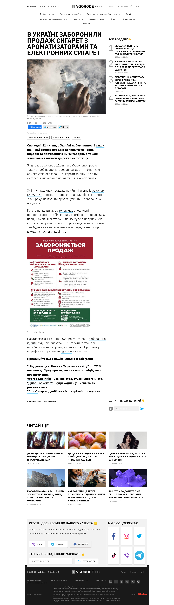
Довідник (53, 6)
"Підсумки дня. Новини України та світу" (58, 366)
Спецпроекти (129, 19)
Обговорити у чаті (49, 401)
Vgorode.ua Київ (39, 379)
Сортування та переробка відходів (103, 14)
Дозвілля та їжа (97, 19)
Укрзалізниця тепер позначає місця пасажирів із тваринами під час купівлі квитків (130, 50)
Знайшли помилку (34, 401)
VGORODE (85, 571)
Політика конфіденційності (37, 583)
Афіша (41, 6)
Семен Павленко (40, 133)
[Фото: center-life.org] (60, 283)
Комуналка (78, 19)
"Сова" (32, 391)
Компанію (123, 6)
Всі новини (87, 23)
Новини (31, 6)
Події (128, 14)
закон (100, 145)
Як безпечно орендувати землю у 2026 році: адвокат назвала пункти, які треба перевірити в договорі (130, 83)
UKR (137, 6)
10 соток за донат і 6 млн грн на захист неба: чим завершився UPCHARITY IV (130, 98)
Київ (97, 572)
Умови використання (34, 580)
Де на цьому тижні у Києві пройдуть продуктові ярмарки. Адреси (45, 456)
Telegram (59, 544)
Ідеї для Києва (47, 14)
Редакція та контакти (59, 580)
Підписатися (89, 561)
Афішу (112, 6)
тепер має (66, 210)
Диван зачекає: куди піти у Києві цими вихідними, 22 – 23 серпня (127, 456)
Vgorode (66, 351)
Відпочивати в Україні (70, 14)
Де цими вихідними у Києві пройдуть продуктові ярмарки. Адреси (87, 456)
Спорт (113, 19)
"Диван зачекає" (40, 383)
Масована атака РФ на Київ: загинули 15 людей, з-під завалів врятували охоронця (130, 65)
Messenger (83, 544)
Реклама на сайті (81, 580)
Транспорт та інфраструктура (52, 19)
